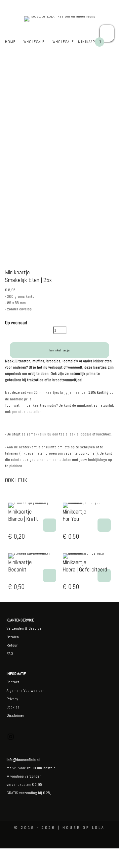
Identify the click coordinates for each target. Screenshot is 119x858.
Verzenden (15, 628)
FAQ (10, 653)
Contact (13, 682)
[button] (49, 525)
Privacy (12, 698)
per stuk (18, 411)
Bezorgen (36, 628)
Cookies (13, 707)
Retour (12, 645)
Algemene (14, 690)
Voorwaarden (33, 690)
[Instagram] (11, 739)
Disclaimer (15, 715)
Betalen (13, 637)
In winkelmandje (59, 350)
